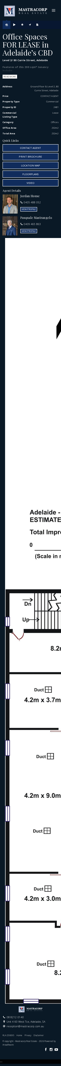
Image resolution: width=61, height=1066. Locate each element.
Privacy (28, 1035)
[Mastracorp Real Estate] (25, 10)
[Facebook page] (46, 1049)
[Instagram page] (51, 1049)
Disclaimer (39, 1035)
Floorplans (30, 174)
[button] (30, 156)
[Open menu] (53, 10)
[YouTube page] (56, 1049)
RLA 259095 (8, 1035)
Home (19, 1035)
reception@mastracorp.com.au (25, 1026)
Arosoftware (8, 1044)
